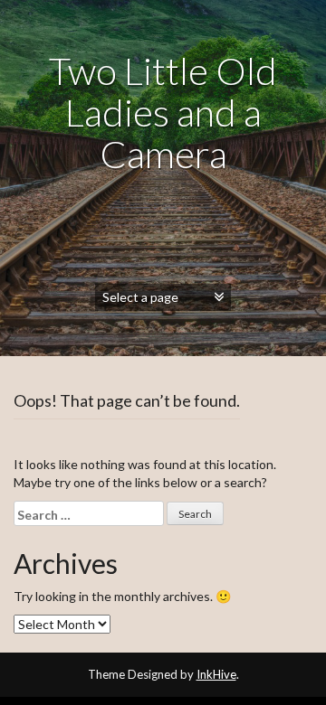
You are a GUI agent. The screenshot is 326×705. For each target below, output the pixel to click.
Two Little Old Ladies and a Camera (163, 112)
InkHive (216, 674)
